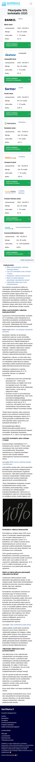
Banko (21, 19)
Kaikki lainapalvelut (27, 260)
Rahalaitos (22, 122)
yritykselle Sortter (12, 114)
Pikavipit (4, 733)
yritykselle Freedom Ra (13, 219)
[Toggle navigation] (31, 3)
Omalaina (22, 157)
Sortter (21, 88)
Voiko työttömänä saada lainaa (20, 625)
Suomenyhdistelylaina (23, 227)
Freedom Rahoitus (7, 725)
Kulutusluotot (5, 738)
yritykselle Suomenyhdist (14, 253)
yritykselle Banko (12, 45)
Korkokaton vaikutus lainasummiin (18, 276)
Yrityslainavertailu (7, 740)
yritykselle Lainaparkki (13, 79)
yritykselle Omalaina (13, 182)
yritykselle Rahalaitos (13, 148)
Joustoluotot (5, 736)
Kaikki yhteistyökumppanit (10, 727)
